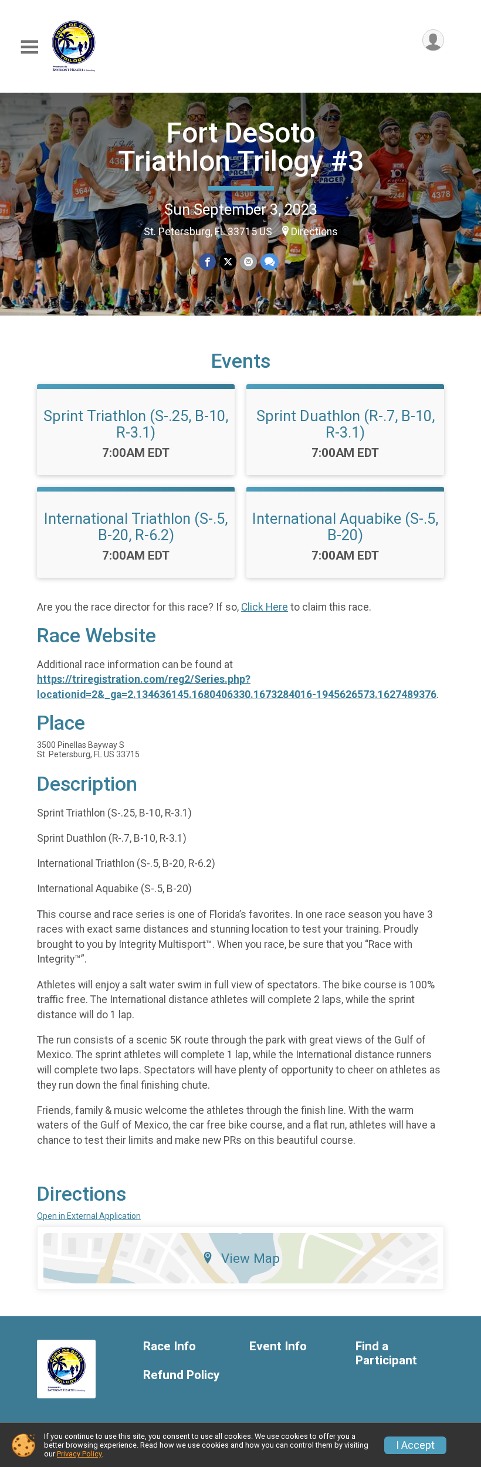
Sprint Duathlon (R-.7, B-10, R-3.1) (345, 424)
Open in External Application (89, 1216)
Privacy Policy (79, 1453)
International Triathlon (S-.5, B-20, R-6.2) (136, 527)
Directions (314, 232)
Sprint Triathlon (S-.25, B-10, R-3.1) (135, 424)
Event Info (278, 1346)
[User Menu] (433, 40)
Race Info (169, 1346)
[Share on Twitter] (227, 261)
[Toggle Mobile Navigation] (29, 47)
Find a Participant (386, 1353)
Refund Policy (181, 1375)
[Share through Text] (269, 261)
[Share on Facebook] (207, 261)
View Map (250, 1258)
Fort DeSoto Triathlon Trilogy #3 (241, 147)
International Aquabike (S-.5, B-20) (345, 527)
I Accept (415, 1445)
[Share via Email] (248, 261)
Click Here (264, 607)
